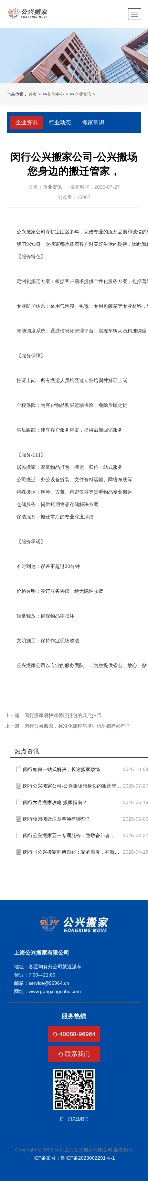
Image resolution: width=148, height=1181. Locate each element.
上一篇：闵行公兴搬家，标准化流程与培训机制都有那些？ (67, 726)
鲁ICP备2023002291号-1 (88, 1158)
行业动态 (60, 122)
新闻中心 (55, 94)
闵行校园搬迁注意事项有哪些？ (57, 819)
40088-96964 (77, 1034)
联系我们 (77, 1054)
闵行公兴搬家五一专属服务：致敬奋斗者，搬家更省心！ (73, 835)
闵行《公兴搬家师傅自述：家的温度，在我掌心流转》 (73, 852)
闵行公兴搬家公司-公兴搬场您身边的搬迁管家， (73, 786)
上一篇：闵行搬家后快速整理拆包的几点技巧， (55, 715)
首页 (33, 94)
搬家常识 (93, 122)
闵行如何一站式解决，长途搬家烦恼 (61, 769)
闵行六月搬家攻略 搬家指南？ (55, 802)
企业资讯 (83, 94)
